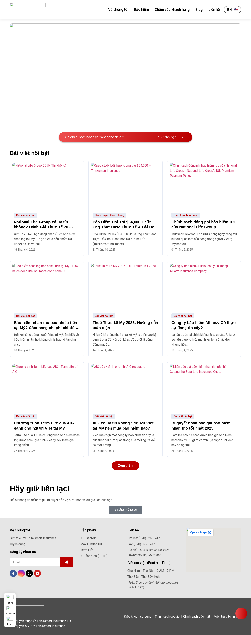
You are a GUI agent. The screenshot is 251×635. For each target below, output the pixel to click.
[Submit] (66, 562)
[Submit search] (187, 137)
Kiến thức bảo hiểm (186, 215)
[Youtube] (37, 573)
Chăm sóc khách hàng (172, 9)
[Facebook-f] (13, 573)
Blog (199, 9)
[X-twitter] (29, 573)
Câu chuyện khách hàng (109, 215)
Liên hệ (214, 9)
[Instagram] (21, 573)
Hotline (10, 603)
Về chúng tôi (118, 9)
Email (10, 624)
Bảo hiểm (141, 9)
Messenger (10, 614)
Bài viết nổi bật (25, 215)
